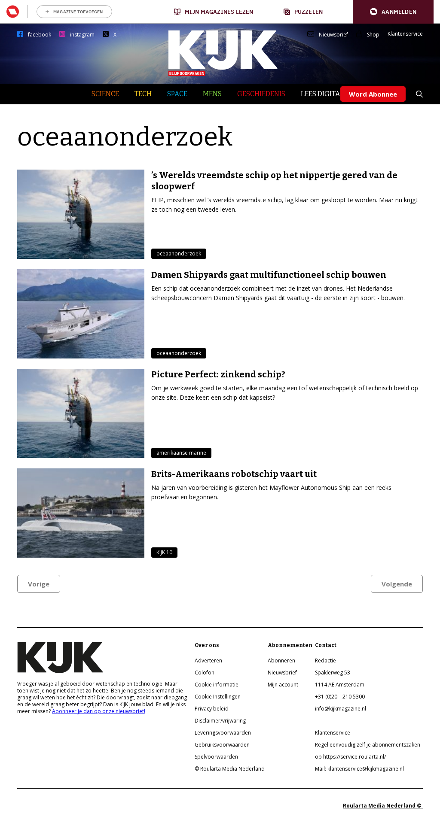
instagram (82, 34)
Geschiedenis (261, 94)
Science (105, 94)
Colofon (204, 672)
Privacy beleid (212, 708)
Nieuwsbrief (333, 34)
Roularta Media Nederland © (383, 805)
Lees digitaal (324, 94)
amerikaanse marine (181, 452)
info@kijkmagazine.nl (340, 708)
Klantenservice (405, 33)
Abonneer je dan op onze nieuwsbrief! (98, 711)
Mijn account (283, 684)
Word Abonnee (373, 94)
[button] (393, 12)
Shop (373, 34)
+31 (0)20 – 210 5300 (340, 696)
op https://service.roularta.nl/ (350, 756)
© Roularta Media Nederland (230, 768)
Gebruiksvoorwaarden (222, 744)
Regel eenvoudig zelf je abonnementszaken (367, 744)
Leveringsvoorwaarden (223, 732)
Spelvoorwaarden (216, 756)
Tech (143, 94)
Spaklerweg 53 (332, 672)
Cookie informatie (216, 684)
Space (177, 94)
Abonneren (281, 660)
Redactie (325, 660)
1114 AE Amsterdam (339, 684)
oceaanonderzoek (178, 253)
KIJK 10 (164, 552)
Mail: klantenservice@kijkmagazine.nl (359, 768)
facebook (39, 34)
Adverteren (208, 660)
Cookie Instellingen (218, 696)
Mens (212, 94)
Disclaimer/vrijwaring (220, 720)
